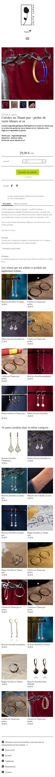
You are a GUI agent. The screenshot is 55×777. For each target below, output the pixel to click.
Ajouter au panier (27, 172)
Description (7, 204)
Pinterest (17, 185)
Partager (11, 185)
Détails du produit (20, 204)
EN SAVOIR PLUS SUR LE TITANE (11, 248)
